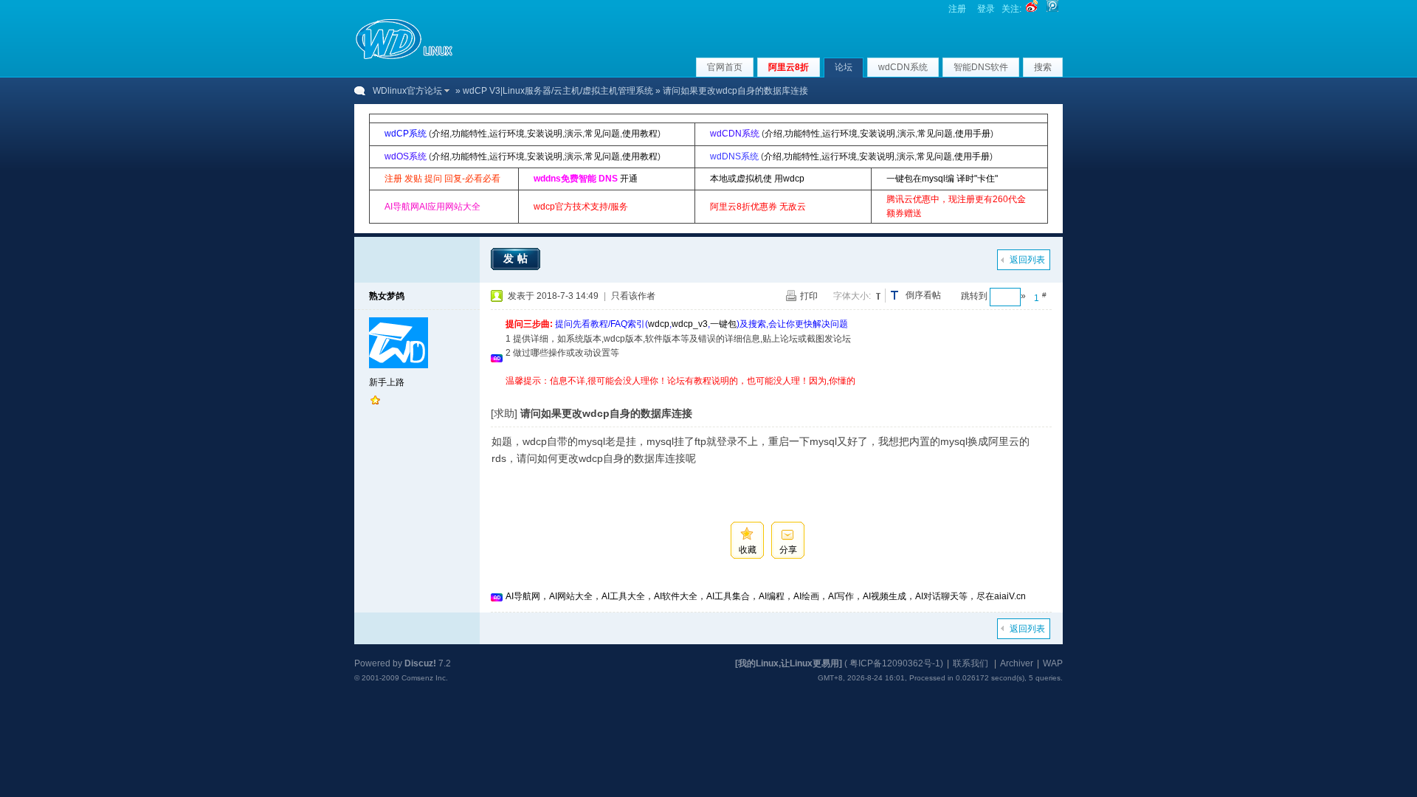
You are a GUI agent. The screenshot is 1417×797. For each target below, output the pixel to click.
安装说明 (544, 133)
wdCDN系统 (903, 67)
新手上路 (386, 382)
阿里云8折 (788, 67)
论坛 (843, 67)
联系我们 (970, 663)
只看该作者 (633, 296)
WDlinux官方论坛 (407, 91)
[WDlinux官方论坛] (404, 57)
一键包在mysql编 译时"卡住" (942, 178)
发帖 (517, 258)
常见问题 (602, 133)
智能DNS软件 (981, 67)
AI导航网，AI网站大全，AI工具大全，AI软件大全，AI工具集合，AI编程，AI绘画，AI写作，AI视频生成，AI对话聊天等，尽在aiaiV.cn (766, 596)
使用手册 (972, 133)
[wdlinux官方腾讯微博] (1052, 9)
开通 (629, 178)
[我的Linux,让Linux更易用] (788, 663)
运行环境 (507, 133)
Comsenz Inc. (424, 678)
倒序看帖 (923, 295)
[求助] (504, 413)
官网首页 (724, 67)
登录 (986, 9)
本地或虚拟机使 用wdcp (757, 178)
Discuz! (420, 663)
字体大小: (852, 296)
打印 (809, 296)
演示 (573, 133)
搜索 (1043, 67)
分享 (788, 550)
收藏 (747, 550)
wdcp (658, 324)
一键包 (723, 324)
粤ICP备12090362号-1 (894, 663)
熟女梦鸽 (386, 296)
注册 (957, 9)
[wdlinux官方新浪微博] (1032, 9)
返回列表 (1027, 260)
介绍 (440, 133)
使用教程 (640, 133)
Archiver (1016, 663)
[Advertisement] (774, 393)
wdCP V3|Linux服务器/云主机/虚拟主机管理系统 (558, 91)
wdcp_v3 (690, 324)
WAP (1053, 663)
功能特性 (469, 133)
